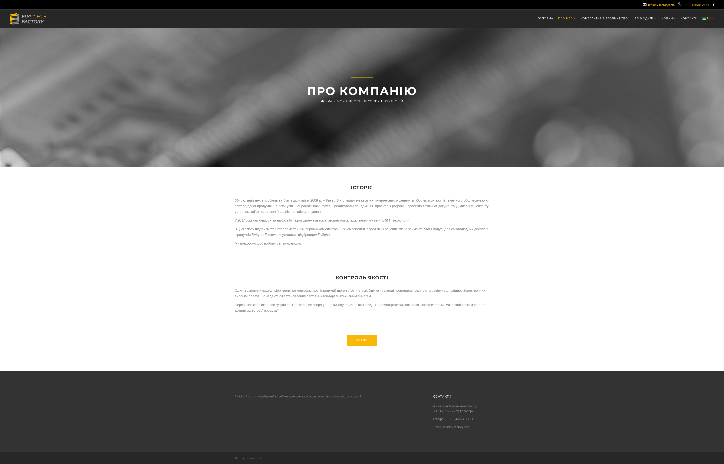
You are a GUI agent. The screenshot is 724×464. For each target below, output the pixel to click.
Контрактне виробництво (604, 18)
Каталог (362, 340)
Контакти (689, 18)
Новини (668, 18)
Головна (545, 18)
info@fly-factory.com (661, 4)
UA (709, 18)
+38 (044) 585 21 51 (696, 4)
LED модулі (643, 18)
